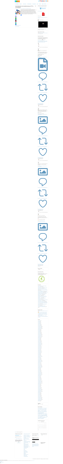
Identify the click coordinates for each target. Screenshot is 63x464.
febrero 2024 (39, 341)
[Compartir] (25, 24)
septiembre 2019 (40, 356)
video (40, 417)
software (41, 416)
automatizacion (18, 25)
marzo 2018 (39, 358)
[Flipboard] (25, 21)
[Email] (25, 17)
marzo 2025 (39, 332)
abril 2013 (39, 394)
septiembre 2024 (40, 336)
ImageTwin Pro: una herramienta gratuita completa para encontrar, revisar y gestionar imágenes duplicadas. (42, 314)
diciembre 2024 (39, 334)
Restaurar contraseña (26, 454)
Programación (28, 8)
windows (44, 417)
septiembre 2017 (40, 361)
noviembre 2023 (39, 343)
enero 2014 (39, 388)
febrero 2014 (39, 387)
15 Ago (38, 48)
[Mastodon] (25, 16)
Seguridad (43, 415)
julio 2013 (39, 392)
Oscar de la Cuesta (42, 106)
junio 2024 (39, 338)
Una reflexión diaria (26, 456)
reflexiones (39, 415)
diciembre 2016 (39, 365)
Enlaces (24, 443)
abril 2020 (39, 354)
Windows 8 (46, 417)
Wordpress (42, 418)
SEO (46, 415)
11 (39, 425)
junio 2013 (39, 393)
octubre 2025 (39, 327)
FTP (20, 25)
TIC (45, 416)
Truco (47, 416)
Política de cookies (26, 451)
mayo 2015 (39, 377)
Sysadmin (44, 416)
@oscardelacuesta (46, 106)
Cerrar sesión (25, 440)
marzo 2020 (39, 355)
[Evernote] (25, 23)
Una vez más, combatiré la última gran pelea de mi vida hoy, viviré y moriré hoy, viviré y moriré (42, 303)
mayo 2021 (39, 349)
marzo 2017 (39, 363)
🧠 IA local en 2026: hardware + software (42, 315)
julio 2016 (39, 368)
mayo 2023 (39, 345)
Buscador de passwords (26, 438)
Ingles (39, 410)
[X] (25, 20)
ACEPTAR (1, 461)
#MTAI (38, 221)
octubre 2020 (39, 352)
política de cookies (33, 460)
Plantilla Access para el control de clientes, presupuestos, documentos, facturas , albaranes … (42, 297)
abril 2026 (39, 323)
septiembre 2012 (40, 399)
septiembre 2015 (40, 374)
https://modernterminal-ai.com (42, 220)
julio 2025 (39, 329)
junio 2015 (39, 376)
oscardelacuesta (23, 8)
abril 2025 (39, 331)
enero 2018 (39, 359)
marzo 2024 (39, 340)
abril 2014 (39, 386)
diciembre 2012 (39, 397)
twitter (38, 417)
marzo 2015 (39, 378)
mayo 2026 (39, 322)
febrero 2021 (39, 350)
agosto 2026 (39, 320)
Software (30, 8)
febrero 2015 (39, 379)
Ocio (43, 411)
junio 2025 (39, 330)
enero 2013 (39, 396)
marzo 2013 (39, 395)
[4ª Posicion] (41, 282)
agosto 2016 (39, 367)
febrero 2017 (39, 364)
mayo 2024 (39, 339)
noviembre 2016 (39, 366)
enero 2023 (39, 346)
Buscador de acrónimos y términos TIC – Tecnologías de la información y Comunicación (27, 436)
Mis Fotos (25, 450)
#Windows (40, 221)
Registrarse (25, 453)
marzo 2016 (39, 370)
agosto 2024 (39, 337)
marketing (45, 410)
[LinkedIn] (25, 19)
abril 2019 (39, 357)
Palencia (45, 411)
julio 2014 (39, 384)
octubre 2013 (39, 390)
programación (40, 413)
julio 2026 (39, 321)
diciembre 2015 (39, 372)
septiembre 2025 (40, 328)
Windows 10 (39, 418)
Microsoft (39, 411)
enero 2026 (39, 325)
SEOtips (39, 416)
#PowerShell (43, 221)
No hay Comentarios (17, 26)
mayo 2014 (39, 385)
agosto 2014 (39, 383)
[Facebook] (25, 15)
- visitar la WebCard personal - (19, 438)
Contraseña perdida (26, 442)
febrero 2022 (39, 348)
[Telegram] (25, 22)
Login (24, 449)
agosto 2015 (39, 375)
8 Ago (38, 213)
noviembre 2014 (39, 381)
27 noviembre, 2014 (19, 8)
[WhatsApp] (25, 18)
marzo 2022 (39, 347)
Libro (42, 410)
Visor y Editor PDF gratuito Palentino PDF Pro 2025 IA (42, 17)
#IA (44, 221)
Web (41, 417)
